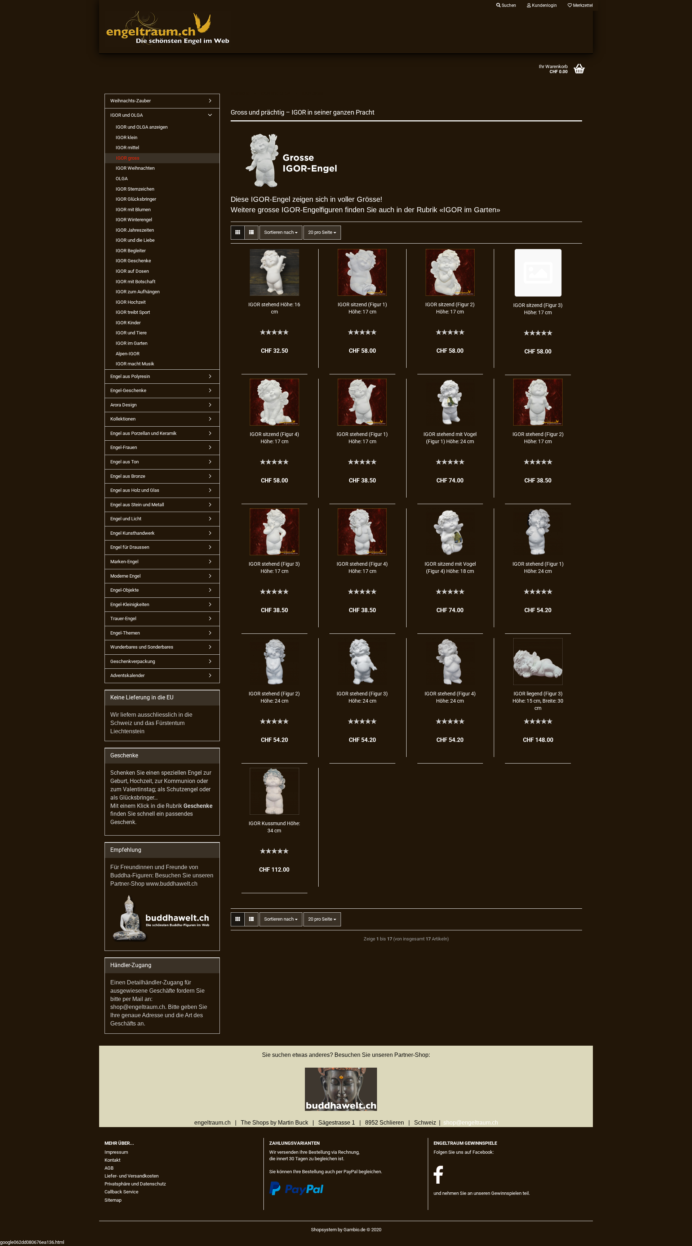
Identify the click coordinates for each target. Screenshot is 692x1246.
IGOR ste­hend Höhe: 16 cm (274, 308)
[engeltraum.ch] (181, 29)
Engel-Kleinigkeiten (129, 604)
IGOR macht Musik (135, 363)
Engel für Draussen (129, 547)
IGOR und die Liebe (135, 240)
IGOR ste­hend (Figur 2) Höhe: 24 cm (274, 697)
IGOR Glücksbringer (136, 199)
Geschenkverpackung (132, 661)
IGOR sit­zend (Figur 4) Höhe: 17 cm (274, 437)
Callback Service (121, 1191)
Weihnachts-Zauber (130, 100)
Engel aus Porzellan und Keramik (143, 433)
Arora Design (123, 405)
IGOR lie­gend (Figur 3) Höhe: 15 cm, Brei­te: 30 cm (538, 701)
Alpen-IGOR (127, 353)
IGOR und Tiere (131, 332)
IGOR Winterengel (134, 219)
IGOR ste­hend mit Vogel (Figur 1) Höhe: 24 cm (449, 437)
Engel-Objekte (124, 590)
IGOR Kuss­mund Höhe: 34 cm (274, 826)
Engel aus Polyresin (130, 376)
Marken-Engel (124, 561)
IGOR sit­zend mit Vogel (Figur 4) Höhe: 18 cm (450, 567)
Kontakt (112, 1160)
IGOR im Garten (131, 343)
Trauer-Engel (123, 618)
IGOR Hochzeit (131, 302)
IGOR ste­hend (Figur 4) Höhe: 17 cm (362, 567)
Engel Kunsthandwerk (132, 533)
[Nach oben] (672, 1235)
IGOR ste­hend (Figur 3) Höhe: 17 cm (274, 567)
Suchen (508, 5)
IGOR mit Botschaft (135, 281)
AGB (109, 1168)
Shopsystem (324, 1229)
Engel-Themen (125, 633)
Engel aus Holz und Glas (134, 490)
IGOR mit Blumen (133, 209)
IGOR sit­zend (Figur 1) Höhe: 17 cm (362, 308)
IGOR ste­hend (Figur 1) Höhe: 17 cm (362, 437)
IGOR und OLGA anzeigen (142, 127)
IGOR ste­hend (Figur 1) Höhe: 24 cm (538, 567)
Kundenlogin (544, 5)
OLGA (122, 178)
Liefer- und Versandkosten (132, 1176)
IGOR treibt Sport (133, 312)
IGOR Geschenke (133, 260)
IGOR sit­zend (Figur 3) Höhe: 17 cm (538, 308)
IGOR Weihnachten (135, 168)
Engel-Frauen (123, 447)
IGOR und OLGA (126, 115)
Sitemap (113, 1200)
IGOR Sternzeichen (135, 189)
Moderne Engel (125, 576)
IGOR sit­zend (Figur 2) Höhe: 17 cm (450, 308)
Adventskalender (127, 675)
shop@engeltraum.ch (470, 1123)
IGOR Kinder (128, 322)
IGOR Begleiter (131, 250)
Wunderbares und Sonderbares (141, 647)
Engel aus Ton (124, 461)
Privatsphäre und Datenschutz (135, 1184)
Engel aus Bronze (127, 476)
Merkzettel (582, 5)
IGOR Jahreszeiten (135, 230)
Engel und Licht (125, 518)
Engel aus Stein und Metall (137, 504)
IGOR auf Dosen (132, 271)
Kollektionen (123, 419)
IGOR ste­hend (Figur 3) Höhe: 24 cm (362, 697)
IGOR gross (127, 158)
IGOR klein (126, 137)
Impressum (116, 1152)
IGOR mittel (127, 147)
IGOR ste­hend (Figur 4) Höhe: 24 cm (450, 697)
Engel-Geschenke (128, 390)
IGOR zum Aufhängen (138, 291)
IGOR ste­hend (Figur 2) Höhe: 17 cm (538, 437)
